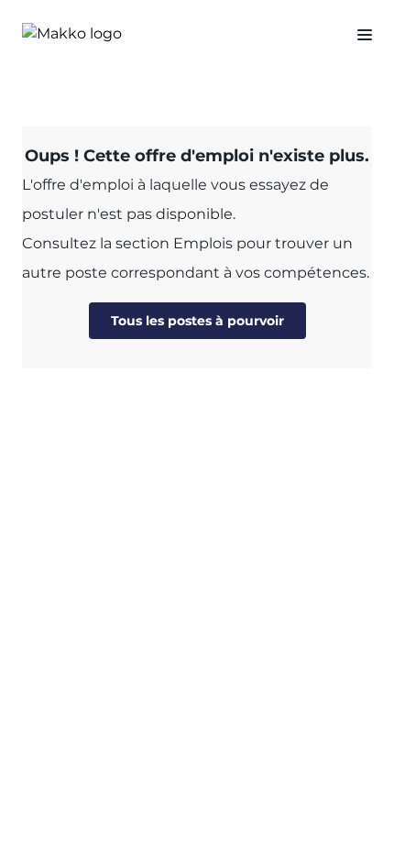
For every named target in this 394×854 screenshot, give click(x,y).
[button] (357, 34)
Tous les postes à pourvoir (197, 320)
